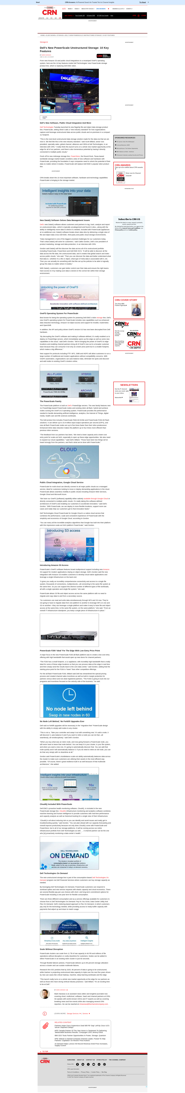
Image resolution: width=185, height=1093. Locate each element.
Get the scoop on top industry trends (119, 333)
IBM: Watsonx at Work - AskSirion (125, 151)
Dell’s (42, 224)
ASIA (40, 18)
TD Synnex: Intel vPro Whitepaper (125, 141)
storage (100, 318)
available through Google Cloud (96, 499)
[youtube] (93, 1064)
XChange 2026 (91, 15)
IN (43, 18)
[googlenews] (99, 1064)
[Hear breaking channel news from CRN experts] (134, 344)
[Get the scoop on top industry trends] (134, 334)
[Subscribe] (134, 402)
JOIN (134, 15)
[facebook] (77, 1064)
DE (51, 18)
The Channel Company (117, 1060)
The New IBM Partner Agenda (120, 304)
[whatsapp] (104, 1064)
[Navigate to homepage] (50, 15)
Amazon (106, 569)
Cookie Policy (95, 1072)
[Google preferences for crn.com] (104, 56)
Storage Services (73, 1013)
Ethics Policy (102, 1060)
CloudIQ (63, 811)
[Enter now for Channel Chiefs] (121, 183)
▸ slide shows (50, 35)
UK (56, 18)
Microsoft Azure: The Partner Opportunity (127, 148)
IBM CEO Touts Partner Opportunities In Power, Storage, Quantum (80, 1035)
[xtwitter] (88, 1064)
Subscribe (118, 397)
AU (47, 18)
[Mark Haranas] (45, 998)
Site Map (104, 1072)
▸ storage (59, 35)
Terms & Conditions (73, 1072)
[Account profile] (138, 16)
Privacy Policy (85, 1072)
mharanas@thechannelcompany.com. (93, 1004)
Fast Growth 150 (80, 15)
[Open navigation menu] (64, 9)
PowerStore (75, 156)
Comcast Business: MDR (123, 145)
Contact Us (90, 1060)
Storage (43, 42)
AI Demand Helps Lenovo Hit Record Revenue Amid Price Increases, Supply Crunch (81, 1044)
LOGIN (143, 15)
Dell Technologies (46, 127)
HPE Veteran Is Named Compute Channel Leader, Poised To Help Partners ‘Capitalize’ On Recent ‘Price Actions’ (80, 1039)
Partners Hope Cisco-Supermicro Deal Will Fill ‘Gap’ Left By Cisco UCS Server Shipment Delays (82, 1026)
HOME (42, 35)
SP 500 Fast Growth (102, 15)
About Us (80, 1060)
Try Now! (142, 2)
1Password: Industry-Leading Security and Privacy (130, 155)
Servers (85, 1013)
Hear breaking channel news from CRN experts (119, 343)
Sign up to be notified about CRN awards (129, 167)
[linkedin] (83, 1064)
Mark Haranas (46, 55)
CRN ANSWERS (101, 9)
